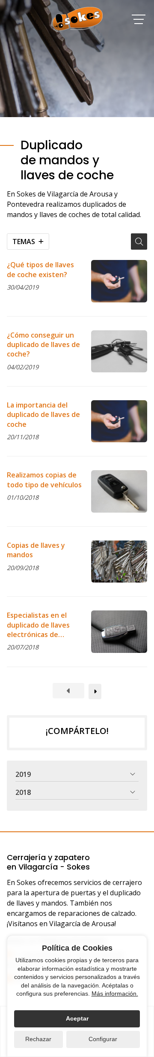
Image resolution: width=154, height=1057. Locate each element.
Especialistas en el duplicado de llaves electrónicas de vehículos (38, 624)
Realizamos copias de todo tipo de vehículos (44, 479)
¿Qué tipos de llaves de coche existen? (40, 269)
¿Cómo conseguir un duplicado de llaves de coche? (43, 344)
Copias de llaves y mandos (36, 550)
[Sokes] (77, 19)
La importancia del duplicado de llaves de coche (43, 414)
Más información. (115, 993)
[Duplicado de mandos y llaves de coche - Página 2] (95, 691)
